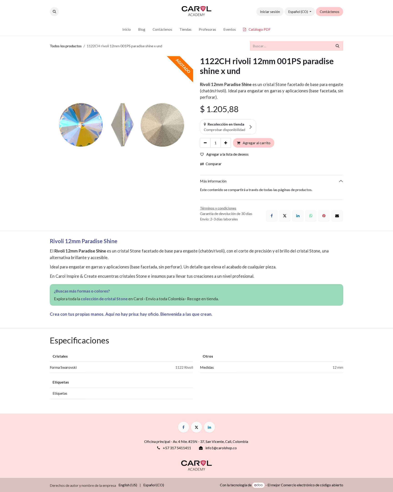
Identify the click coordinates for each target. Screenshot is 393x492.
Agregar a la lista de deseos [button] (227, 154)
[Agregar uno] (225, 143)
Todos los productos (66, 46)
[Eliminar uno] (205, 143)
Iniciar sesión (270, 12)
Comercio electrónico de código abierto (312, 485)
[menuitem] (126, 29)
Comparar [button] (214, 163)
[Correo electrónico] (337, 215)
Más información (213, 181)
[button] (54, 11)
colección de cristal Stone (104, 298)
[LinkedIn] (297, 215)
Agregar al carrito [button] (256, 143)
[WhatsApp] (310, 215)
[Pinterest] (323, 215)
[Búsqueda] (337, 46)
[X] (284, 215)
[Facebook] (271, 215)
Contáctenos (329, 12)
